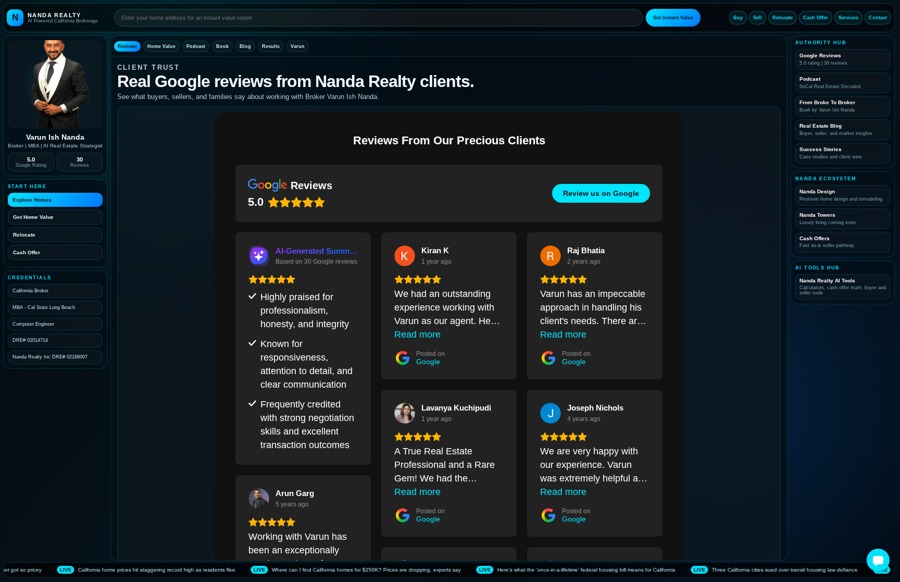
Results (271, 46)
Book (222, 46)
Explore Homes (32, 200)
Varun (298, 46)
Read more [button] (417, 334)
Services (848, 17)
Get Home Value (33, 217)
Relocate (782, 17)
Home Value (161, 46)
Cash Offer (815, 17)
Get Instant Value (673, 17)
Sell (757, 17)
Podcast (195, 46)
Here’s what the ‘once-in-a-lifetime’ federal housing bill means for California (522, 570)
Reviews (127, 46)
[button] (878, 560)
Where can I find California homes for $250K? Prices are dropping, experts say (302, 570)
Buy (738, 17)
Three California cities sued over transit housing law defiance (721, 570)
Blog (245, 46)
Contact (878, 17)
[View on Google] (404, 255)
